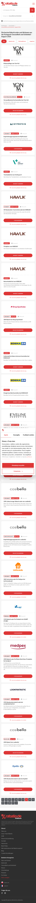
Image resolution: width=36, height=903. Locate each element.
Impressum (4, 843)
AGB (2, 836)
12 (3, 803)
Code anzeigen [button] (18, 148)
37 (13, 803)
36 (9, 803)
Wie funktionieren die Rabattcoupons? (11, 848)
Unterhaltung (5, 870)
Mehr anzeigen (5, 877)
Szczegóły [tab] (16, 435)
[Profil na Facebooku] (2, 893)
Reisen (3, 868)
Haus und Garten (6, 860)
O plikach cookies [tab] (28, 435)
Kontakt (3, 841)
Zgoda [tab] (6, 435)
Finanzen (3, 872)
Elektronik (4, 863)
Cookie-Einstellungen (7, 853)
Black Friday (4, 846)
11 (33, 799)
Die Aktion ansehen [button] (18, 110)
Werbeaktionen (22, 41)
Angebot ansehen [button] (18, 74)
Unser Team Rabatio (6, 833)
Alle (4, 41)
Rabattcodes (12, 41)
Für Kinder (4, 875)
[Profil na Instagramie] (5, 893)
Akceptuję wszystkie (18, 465)
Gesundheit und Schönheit (8, 865)
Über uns (3, 831)
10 (29, 799)
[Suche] (32, 10)
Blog (2, 850)
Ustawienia (17, 471)
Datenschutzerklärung (7, 838)
